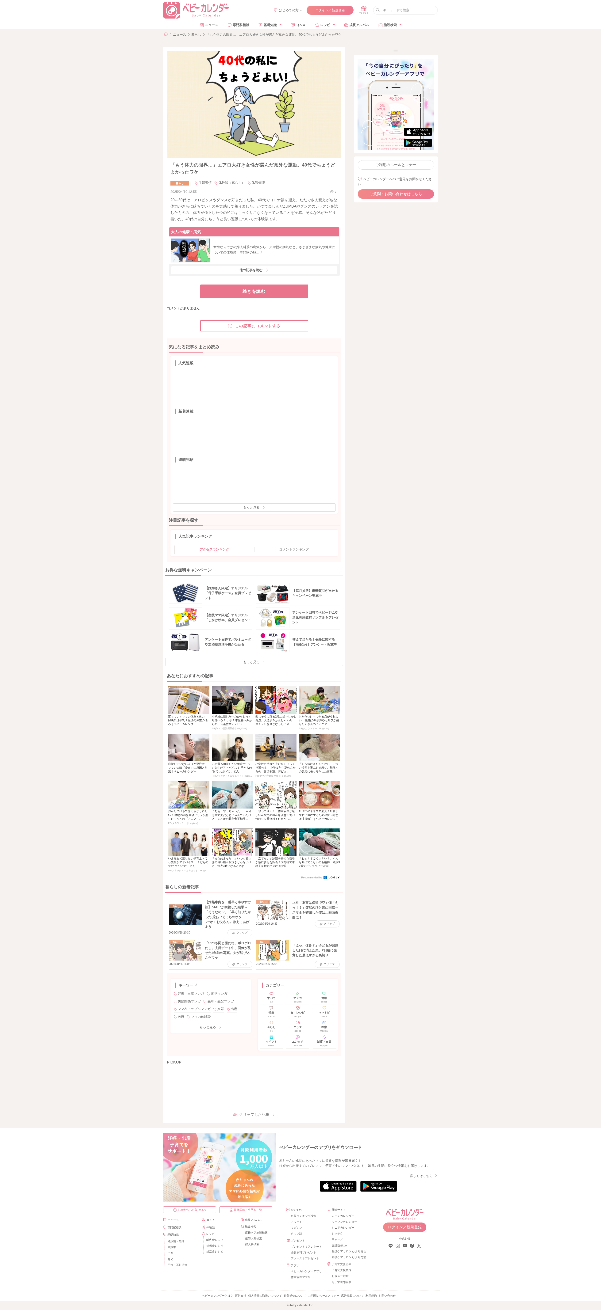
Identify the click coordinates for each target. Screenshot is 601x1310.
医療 (181, 1016)
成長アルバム (359, 25)
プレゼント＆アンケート (306, 1246)
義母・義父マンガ (221, 1001)
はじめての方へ (290, 10)
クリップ (241, 932)
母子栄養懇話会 (341, 1282)
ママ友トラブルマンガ (194, 1009)
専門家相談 (241, 25)
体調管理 (258, 183)
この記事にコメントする (258, 326)
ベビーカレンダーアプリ (306, 1271)
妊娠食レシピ (214, 1245)
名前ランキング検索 (303, 1216)
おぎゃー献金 (340, 1276)
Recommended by (312, 877)
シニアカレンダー (343, 1227)
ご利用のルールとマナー (395, 165)
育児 (170, 1259)
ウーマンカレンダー (344, 1221)
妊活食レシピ (214, 1251)
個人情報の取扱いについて (265, 1295)
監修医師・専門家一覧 (248, 1209)
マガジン (296, 1227)
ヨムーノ (337, 1239)
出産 (234, 1009)
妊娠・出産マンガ (191, 993)
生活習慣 (205, 183)
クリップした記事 (254, 1114)
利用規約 (371, 1295)
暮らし (196, 34)
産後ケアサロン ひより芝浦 (348, 1257)
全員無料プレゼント (303, 1252)
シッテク (337, 1233)
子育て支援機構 (341, 1270)
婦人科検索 (252, 1244)
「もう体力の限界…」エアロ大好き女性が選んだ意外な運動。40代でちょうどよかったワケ (274, 34)
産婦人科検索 (253, 1238)
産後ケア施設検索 (256, 1232)
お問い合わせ (387, 1295)
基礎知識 (270, 25)
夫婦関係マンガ (189, 1001)
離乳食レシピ (214, 1240)
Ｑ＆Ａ (301, 25)
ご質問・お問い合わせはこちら (396, 194)
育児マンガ (219, 993)
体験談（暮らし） (232, 183)
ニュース (211, 25)
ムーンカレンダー (343, 1216)
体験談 (210, 1227)
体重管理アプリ (301, 1277)
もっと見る (251, 507)
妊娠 (220, 1009)
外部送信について (295, 1295)
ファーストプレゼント (305, 1258)
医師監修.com (340, 1245)
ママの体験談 (201, 1016)
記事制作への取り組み (192, 1209)
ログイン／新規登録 (330, 10)
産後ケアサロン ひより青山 (348, 1251)
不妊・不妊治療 (177, 1265)
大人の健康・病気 (186, 232)
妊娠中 (172, 1247)
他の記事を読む (250, 270)
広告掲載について (352, 1295)
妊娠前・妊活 (176, 1241)
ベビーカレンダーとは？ (217, 1295)
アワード (296, 1221)
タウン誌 (296, 1233)
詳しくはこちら (421, 1176)
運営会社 (240, 1295)
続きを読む (254, 291)
